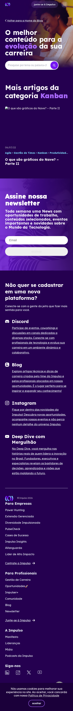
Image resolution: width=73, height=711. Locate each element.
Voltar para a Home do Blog (25, 20)
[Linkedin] (7, 673)
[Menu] (64, 4)
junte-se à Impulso (44, 4)
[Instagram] (18, 673)
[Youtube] (40, 673)
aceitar (36, 703)
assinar (36, 251)
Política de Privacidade (43, 695)
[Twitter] (29, 673)
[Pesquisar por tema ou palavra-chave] (54, 65)
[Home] (7, 4)
